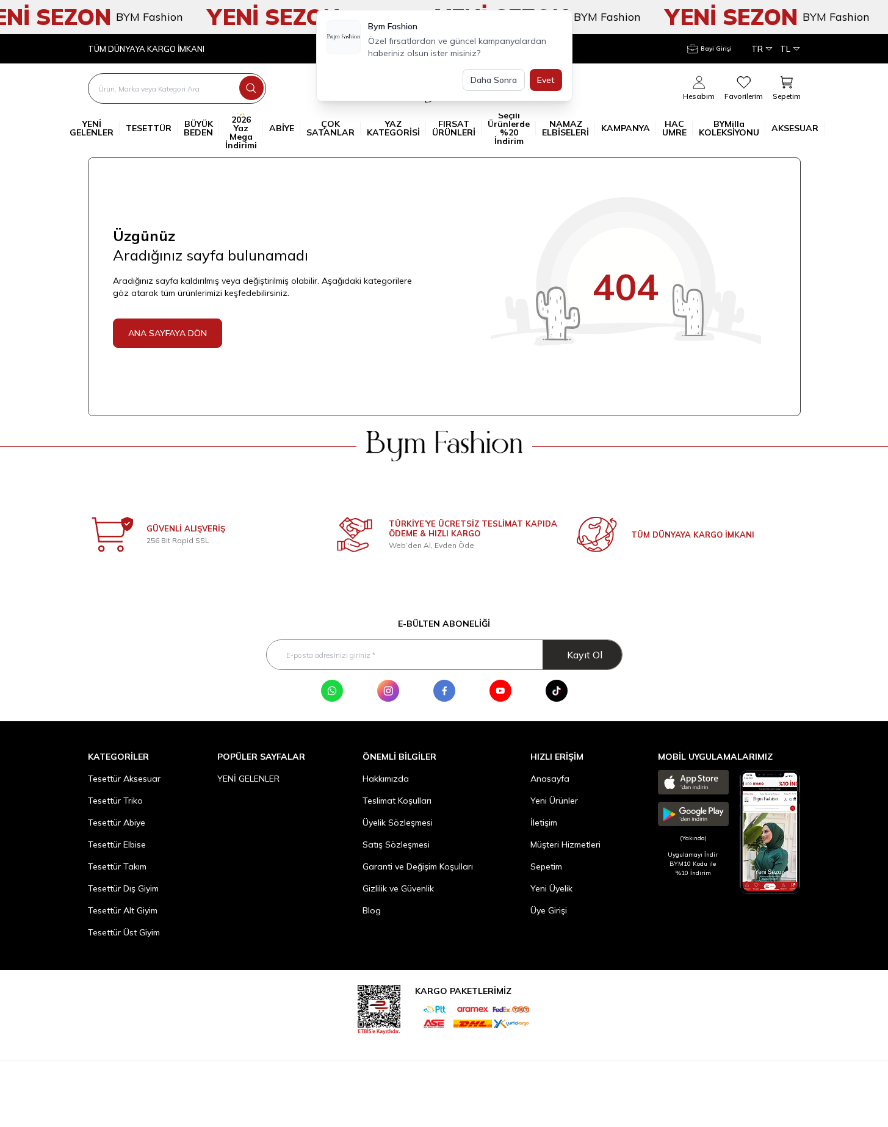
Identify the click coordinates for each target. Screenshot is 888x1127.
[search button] (251, 88)
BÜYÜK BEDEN (198, 128)
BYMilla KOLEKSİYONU (729, 128)
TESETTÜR (148, 128)
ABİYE (281, 128)
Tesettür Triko (115, 800)
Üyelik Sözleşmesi (398, 822)
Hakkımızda (386, 778)
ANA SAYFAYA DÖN (167, 333)
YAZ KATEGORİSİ (393, 128)
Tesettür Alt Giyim (122, 910)
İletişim (543, 822)
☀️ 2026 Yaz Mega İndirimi (241, 128)
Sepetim (546, 866)
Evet (546, 79)
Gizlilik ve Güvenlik (398, 888)
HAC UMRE (674, 128)
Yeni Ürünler (554, 800)
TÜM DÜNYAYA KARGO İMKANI (146, 49)
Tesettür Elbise (117, 844)
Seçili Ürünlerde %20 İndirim (509, 128)
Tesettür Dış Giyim (123, 888)
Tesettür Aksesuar (124, 778)
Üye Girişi (548, 910)
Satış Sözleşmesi (396, 844)
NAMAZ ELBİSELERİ (565, 128)
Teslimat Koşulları (397, 800)
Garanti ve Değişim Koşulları (418, 866)
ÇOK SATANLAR (330, 128)
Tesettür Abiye (116, 822)
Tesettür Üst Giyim (124, 932)
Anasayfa (549, 778)
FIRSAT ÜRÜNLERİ (453, 128)
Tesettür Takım (117, 866)
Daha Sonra (494, 79)
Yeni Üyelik (551, 888)
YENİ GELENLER (92, 128)
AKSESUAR (794, 128)
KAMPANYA (625, 128)
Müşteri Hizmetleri (565, 844)
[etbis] (379, 1008)
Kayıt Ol (584, 655)
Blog (372, 910)
